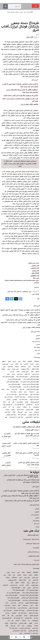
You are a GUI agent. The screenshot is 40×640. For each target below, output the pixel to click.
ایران (12, 364)
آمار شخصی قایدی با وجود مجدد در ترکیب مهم (26, 444)
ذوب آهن (10, 291)
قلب (9, 402)
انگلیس (26, 364)
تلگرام (18, 372)
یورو (6, 417)
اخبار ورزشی (35, 270)
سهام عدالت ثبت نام (12, 394)
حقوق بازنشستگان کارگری (33, 389)
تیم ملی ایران (35, 374)
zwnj (24, 361)
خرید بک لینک (35, 539)
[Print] (16, 637)
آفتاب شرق (29, 37)
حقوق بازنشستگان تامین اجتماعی (30, 384)
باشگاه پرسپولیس (25, 369)
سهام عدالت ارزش (34, 394)
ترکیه (32, 372)
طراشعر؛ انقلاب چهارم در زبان (29, 104)
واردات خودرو (20, 409)
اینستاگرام (23, 366)
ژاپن (26, 412)
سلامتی (38, 344)
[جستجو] (5, 6)
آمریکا (14, 361)
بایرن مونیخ (15, 369)
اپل (21, 364)
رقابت (2, 389)
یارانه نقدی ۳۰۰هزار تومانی (32, 417)
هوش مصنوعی (29, 409)
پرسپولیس (25, 291)
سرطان (20, 392)
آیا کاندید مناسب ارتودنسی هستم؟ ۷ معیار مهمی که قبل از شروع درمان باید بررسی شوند (20, 85)
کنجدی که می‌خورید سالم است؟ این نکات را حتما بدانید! (21, 95)
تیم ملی (12, 372)
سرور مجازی (29, 543)
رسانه (8, 389)
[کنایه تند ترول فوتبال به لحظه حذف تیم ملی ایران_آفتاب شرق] (6, 435)
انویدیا (31, 364)
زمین (37, 392)
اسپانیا (37, 364)
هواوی (37, 409)
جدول (13, 374)
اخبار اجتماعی (35, 268)
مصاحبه (18, 407)
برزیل (8, 369)
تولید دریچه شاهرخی (33, 556)
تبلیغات (3, 369)
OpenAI (30, 361)
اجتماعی (38, 335)
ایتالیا (16, 364)
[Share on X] (24, 637)
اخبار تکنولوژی (35, 275)
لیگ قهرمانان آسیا (19, 404)
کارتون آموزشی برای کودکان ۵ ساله (30, 564)
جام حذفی (19, 374)
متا (30, 407)
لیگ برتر (37, 404)
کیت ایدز (36, 560)
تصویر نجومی (25, 372)
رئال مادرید (14, 389)
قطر (13, 402)
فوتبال (26, 402)
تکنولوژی (38, 338)
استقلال (3, 361)
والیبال (13, 409)
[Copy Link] (20, 637)
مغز (13, 407)
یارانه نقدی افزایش (11, 415)
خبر (19, 161)
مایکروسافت (36, 407)
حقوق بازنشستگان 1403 (8, 377)
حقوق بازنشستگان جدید (14, 384)
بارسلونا (17, 366)
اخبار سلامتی (35, 265)
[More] (12, 637)
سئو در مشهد (17, 564)
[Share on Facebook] (28, 637)
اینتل (29, 366)
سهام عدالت (13, 392)
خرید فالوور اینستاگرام (32, 535)
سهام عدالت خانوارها (20, 397)
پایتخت (7, 409)
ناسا (9, 407)
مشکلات (25, 407)
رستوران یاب (36, 548)
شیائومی (15, 399)
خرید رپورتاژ (36, 543)
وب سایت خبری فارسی (33, 552)
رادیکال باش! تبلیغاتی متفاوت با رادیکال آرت (26, 427)
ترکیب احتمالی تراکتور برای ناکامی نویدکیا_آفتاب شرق (28, 463)
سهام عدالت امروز (23, 394)
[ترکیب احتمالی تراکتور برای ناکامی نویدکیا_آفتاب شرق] (6, 464)
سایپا (25, 392)
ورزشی (38, 353)
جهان (8, 374)
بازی (30, 291)
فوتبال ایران (35, 294)
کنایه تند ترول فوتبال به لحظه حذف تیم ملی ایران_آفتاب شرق (27, 434)
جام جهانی (27, 374)
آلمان (19, 361)
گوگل (14, 412)
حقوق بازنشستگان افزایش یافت (31, 379)
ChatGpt (36, 361)
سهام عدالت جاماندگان (33, 397)
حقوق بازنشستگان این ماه (14, 379)
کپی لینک (20, 412)
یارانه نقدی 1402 (22, 415)
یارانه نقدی (7, 412)
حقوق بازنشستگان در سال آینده (31, 387)
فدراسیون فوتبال (34, 402)
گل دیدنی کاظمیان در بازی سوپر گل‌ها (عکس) (27, 454)
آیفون (9, 361)
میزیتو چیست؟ (27, 539)
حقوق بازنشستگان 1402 (22, 377)
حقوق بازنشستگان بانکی (12, 382)
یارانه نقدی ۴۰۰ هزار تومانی (16, 417)
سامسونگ (31, 392)
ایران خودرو (5, 364)
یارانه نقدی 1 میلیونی (33, 415)
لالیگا (4, 402)
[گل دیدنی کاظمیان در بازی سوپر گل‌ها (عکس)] (6, 455)
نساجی (4, 407)
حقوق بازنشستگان (34, 377)
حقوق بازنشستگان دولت (15, 387)
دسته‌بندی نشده (36, 341)
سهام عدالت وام (23, 399)
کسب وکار (36, 278)
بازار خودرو (10, 366)
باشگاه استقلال (35, 369)
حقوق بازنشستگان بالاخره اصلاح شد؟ (30, 382)
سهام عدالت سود (8, 397)
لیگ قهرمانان (29, 404)
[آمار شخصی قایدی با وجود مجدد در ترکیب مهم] (6, 445)
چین (30, 412)
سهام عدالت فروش (34, 399)
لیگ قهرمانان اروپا (7, 404)
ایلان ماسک (36, 366)
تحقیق (37, 372)
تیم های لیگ (17, 291)
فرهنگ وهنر (35, 273)
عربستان (8, 399)
